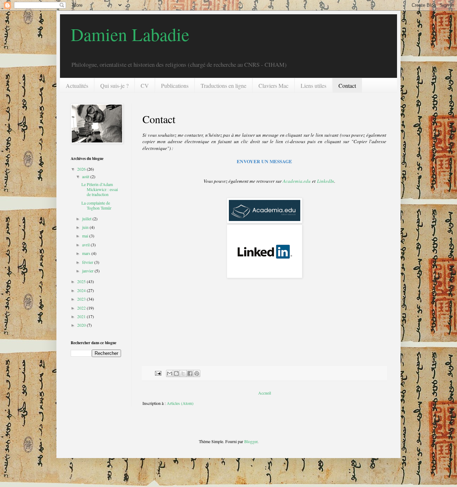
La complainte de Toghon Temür (96, 205)
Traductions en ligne (223, 85)
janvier (88, 270)
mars (86, 253)
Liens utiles (313, 85)
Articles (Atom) (180, 403)
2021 (82, 316)
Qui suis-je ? (114, 85)
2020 (82, 325)
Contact (347, 85)
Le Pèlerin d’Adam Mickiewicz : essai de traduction (99, 189)
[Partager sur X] (183, 373)
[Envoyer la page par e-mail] (157, 372)
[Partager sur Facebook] (190, 373)
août (86, 176)
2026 (82, 169)
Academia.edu (297, 181)
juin (86, 227)
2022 (82, 308)
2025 (82, 281)
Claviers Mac (273, 85)
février (88, 262)
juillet (87, 218)
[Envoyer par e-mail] (169, 373)
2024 (82, 290)
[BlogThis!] (176, 373)
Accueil (264, 393)
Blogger (250, 441)
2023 (82, 299)
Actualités (77, 85)
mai (85, 236)
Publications (175, 85)
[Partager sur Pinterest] (196, 373)
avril (86, 244)
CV (145, 85)
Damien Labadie (130, 34)
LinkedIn (325, 181)
